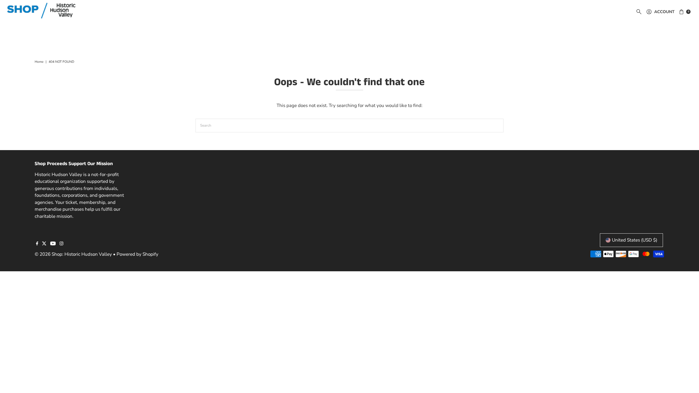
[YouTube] (53, 244)
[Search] (639, 12)
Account (664, 11)
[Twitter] (44, 244)
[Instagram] (61, 244)
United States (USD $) (634, 240)
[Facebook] (37, 244)
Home (39, 61)
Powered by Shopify (137, 254)
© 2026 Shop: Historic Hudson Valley (73, 254)
